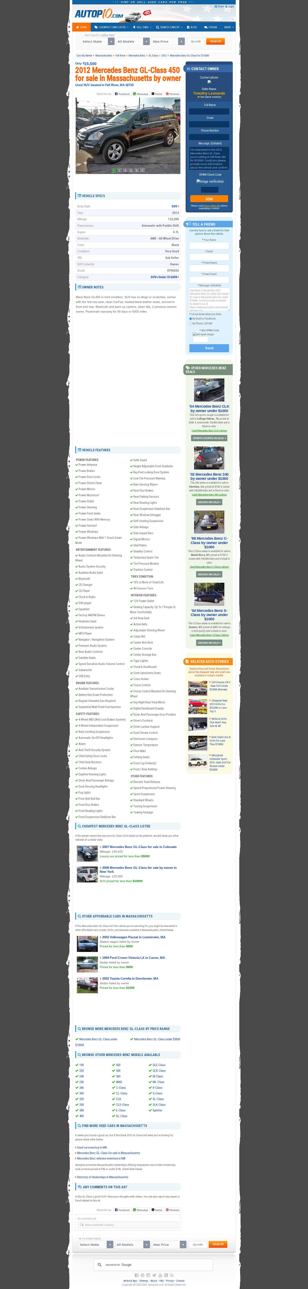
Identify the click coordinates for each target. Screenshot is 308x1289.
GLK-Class (159, 1071)
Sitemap (143, 1280)
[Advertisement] (128, 181)
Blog (194, 27)
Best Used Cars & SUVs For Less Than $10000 (220, 740)
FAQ (161, 1280)
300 (81, 1093)
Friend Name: (209, 262)
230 (81, 1071)
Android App (130, 1280)
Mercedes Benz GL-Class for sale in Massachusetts (108, 1153)
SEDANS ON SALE (208, 502)
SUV (174, 206)
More (227, 27)
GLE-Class (159, 1065)
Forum (213, 27)
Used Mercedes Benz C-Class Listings (209, 566)
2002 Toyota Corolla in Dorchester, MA (130, 978)
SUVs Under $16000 (164, 277)
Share (221, 6)
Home (83, 27)
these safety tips (212, 205)
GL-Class (121, 1116)
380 (81, 1110)
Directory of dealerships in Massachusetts (102, 1177)
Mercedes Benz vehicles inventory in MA (101, 1158)
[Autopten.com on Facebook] (136, 1275)
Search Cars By (170, 27)
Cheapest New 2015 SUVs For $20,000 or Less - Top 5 (219, 706)
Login (231, 6)
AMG (119, 1082)
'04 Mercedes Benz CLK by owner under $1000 (209, 408)
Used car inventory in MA (92, 1147)
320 (81, 1099)
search (215, 41)
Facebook (124, 94)
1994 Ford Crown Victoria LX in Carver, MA (133, 957)
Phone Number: (209, 130)
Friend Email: (209, 274)
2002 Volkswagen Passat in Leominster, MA (134, 937)
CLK (118, 1099)
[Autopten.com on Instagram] (148, 1275)
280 (81, 1088)
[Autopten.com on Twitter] (154, 1275)
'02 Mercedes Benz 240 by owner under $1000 (209, 476)
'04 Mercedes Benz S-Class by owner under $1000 (209, 615)
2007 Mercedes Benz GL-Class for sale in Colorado (139, 847)
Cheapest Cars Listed (112, 27)
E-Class (121, 1110)
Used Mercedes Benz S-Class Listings (209, 635)
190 (81, 1065)
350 (81, 1105)
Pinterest (174, 94)
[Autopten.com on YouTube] (160, 1275)
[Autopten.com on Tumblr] (166, 1275)
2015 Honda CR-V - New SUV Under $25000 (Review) (220, 686)
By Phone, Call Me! (202, 323)
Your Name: (209, 239)
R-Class (157, 1088)
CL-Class (121, 1093)
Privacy (170, 1280)
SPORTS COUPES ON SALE (208, 438)
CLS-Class (122, 1105)
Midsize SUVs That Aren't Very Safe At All (218, 722)
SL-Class (158, 1099)
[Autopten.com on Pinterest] (142, 1275)
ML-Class (158, 1082)
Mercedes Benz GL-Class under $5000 (157, 1039)
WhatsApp (142, 94)
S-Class (157, 1093)
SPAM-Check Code (209, 174)
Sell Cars (143, 27)
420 (118, 1065)
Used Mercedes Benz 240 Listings (209, 494)
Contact (180, 1280)
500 (118, 1071)
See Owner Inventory (210, 97)
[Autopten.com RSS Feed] (171, 1275)
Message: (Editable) (209, 143)
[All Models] (133, 41)
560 (118, 1076)
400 (81, 1116)
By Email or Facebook (204, 318)
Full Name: (209, 105)
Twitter (158, 94)
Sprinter (157, 1110)
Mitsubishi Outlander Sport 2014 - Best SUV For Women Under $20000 (220, 762)
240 (81, 1076)
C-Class (121, 1088)
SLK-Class (159, 1105)
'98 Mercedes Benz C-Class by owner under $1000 (209, 542)
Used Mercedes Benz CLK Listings (209, 430)
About (153, 1280)
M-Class (158, 1076)
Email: (209, 117)
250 (81, 1082)
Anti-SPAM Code (209, 330)
